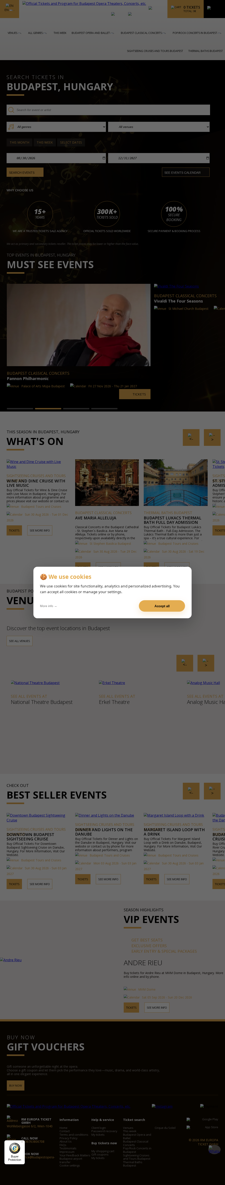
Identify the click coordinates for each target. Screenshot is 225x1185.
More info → (48, 605)
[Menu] (22, 1143)
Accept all (162, 606)
